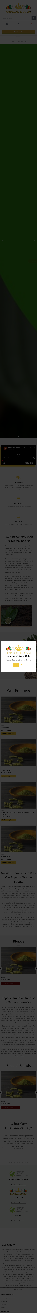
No (22, 665)
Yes (16, 665)
